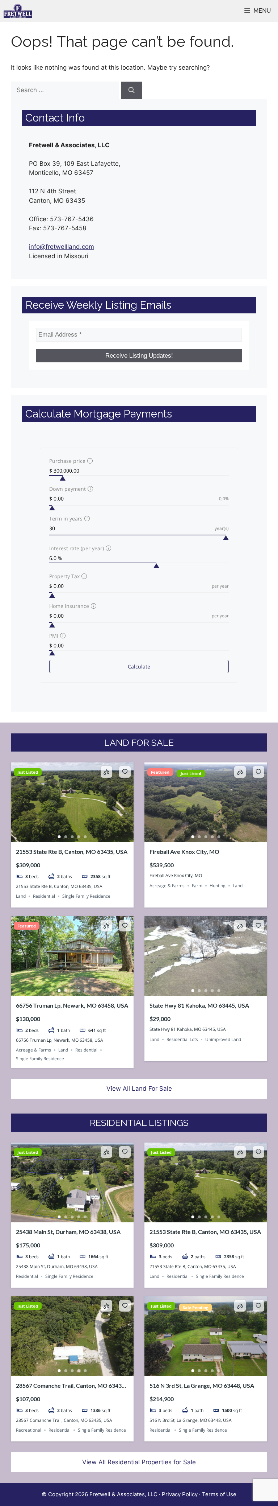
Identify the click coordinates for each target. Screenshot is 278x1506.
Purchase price (67, 460)
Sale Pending (195, 1307)
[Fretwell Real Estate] (18, 11)
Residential (44, 896)
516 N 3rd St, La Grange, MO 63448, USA (201, 1385)
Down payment (67, 488)
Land (21, 896)
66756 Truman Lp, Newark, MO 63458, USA (72, 1005)
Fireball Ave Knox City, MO (184, 851)
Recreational (28, 1430)
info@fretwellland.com (61, 246)
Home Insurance (69, 605)
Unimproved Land (223, 1039)
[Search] (131, 90)
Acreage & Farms (167, 885)
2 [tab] (65, 836)
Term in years (66, 518)
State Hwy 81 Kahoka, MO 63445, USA (199, 1005)
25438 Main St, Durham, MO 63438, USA (68, 1231)
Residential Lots (182, 1039)
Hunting (218, 885)
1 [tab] (59, 836)
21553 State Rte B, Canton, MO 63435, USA (71, 851)
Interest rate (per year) (76, 548)
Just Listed (27, 772)
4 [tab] (78, 836)
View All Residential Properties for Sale (139, 1462)
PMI (53, 635)
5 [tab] (85, 836)
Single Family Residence (86, 896)
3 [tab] (72, 836)
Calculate (139, 666)
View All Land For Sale (139, 1088)
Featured (160, 772)
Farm (197, 885)
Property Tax (64, 576)
